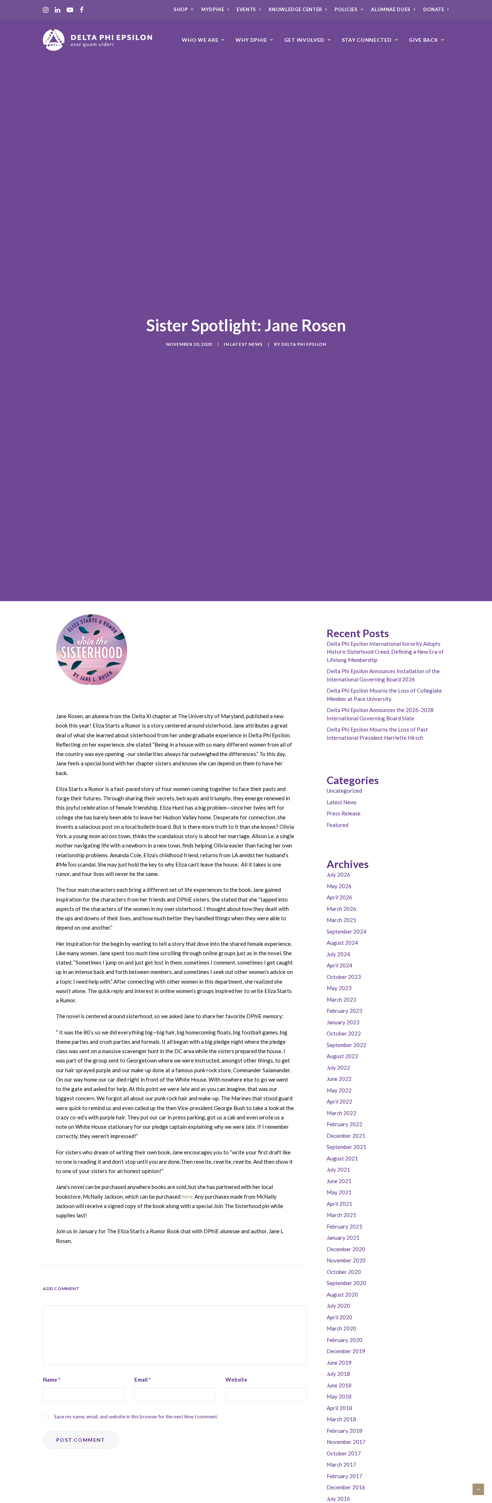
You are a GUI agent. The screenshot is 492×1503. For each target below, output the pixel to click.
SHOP (181, 9)
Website (236, 1379)
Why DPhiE (251, 40)
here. (186, 1196)
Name (52, 1379)
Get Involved (304, 40)
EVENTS (246, 9)
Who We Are (200, 40)
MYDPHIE (212, 9)
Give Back (423, 40)
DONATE (433, 9)
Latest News (246, 344)
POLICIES (346, 9)
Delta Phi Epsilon (303, 344)
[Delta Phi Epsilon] (97, 40)
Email (142, 1379)
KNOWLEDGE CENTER (295, 9)
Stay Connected (367, 40)
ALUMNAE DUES (391, 9)
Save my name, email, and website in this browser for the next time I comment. (136, 1416)
